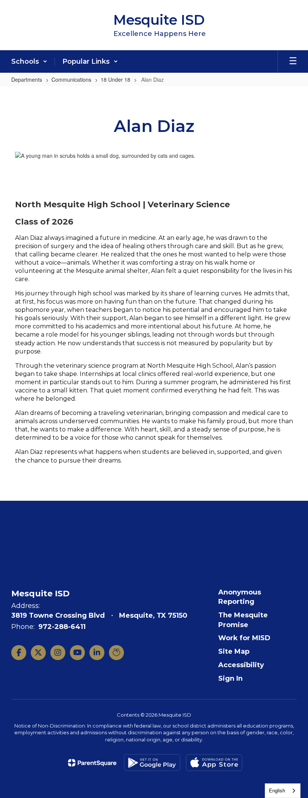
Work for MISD (244, 638)
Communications (71, 79)
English (277, 790)
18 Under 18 (115, 79)
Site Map (233, 651)
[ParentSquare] (92, 762)
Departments (26, 79)
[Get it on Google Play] (152, 762)
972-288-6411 (62, 627)
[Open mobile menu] (293, 61)
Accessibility (241, 665)
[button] (29, 61)
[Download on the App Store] (214, 762)
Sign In (230, 678)
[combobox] (282, 790)
